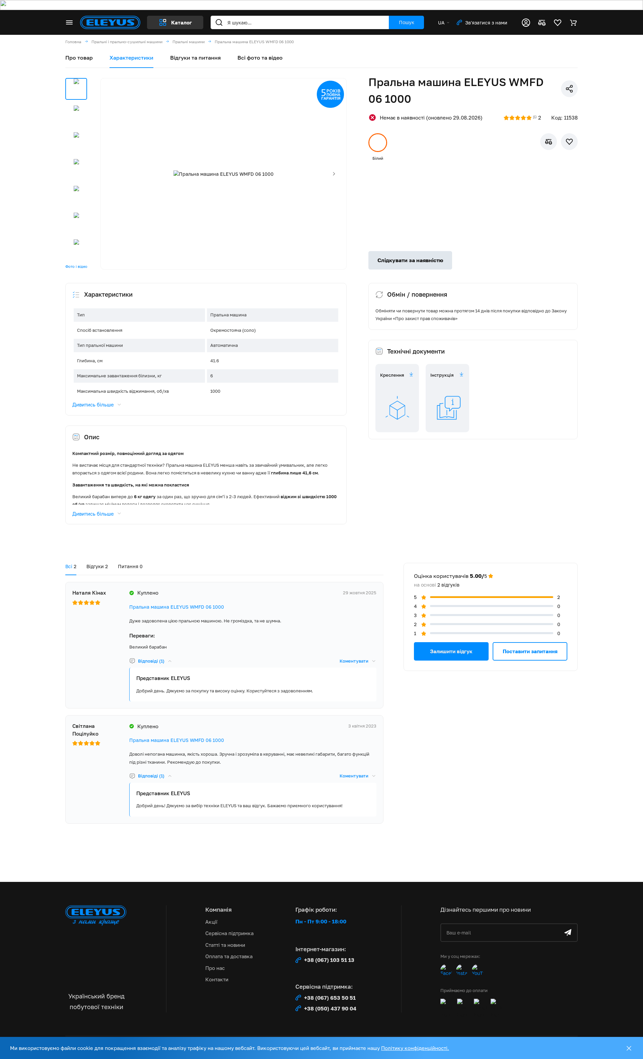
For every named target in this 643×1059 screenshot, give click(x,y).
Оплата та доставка (229, 956)
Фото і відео (76, 266)
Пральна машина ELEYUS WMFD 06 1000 (176, 607)
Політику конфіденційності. (415, 1048)
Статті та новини (225, 945)
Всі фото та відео (260, 57)
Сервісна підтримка (229, 933)
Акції (211, 922)
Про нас (215, 968)
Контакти (216, 979)
